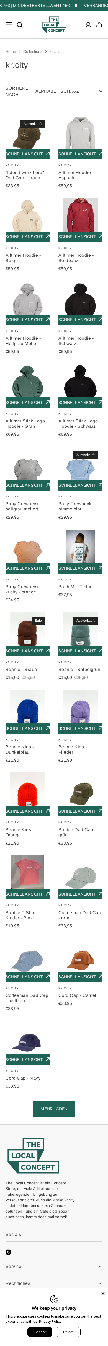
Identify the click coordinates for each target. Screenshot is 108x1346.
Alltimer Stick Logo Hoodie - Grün (25, 424)
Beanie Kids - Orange (20, 832)
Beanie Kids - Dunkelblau (20, 749)
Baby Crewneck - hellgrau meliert (23, 506)
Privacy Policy (50, 1321)
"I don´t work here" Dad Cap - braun (25, 175)
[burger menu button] (9, 25)
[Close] (103, 1293)
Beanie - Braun (21, 669)
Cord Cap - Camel (77, 995)
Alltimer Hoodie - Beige (23, 258)
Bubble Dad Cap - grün (77, 832)
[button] (99, 25)
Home (11, 51)
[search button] (19, 25)
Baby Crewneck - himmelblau (76, 506)
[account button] (88, 25)
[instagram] (8, 1252)
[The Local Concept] (54, 24)
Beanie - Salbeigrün (79, 669)
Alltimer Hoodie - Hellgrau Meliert (23, 341)
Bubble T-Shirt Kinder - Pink (21, 915)
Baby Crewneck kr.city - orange (22, 589)
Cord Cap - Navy (23, 1078)
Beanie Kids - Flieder (72, 749)
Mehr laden (54, 1108)
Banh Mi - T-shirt (75, 586)
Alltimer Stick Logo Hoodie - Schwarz (78, 424)
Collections (32, 51)
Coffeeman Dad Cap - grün (79, 915)
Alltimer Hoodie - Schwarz (76, 341)
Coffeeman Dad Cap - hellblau (27, 998)
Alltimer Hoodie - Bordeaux (76, 258)
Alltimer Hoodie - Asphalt (76, 175)
